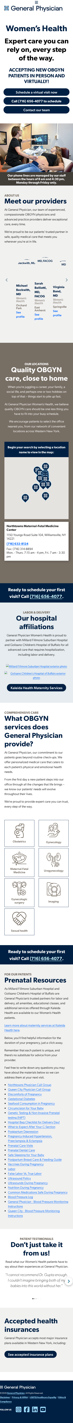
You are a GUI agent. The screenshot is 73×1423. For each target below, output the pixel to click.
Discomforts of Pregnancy (25, 1094)
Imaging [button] (53, 901)
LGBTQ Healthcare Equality (43, 1397)
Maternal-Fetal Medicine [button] (19, 870)
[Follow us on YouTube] (44, 1411)
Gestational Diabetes (21, 1099)
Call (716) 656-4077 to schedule (36, 101)
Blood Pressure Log (20, 1197)
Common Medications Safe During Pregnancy (38, 1192)
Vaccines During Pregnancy (26, 1164)
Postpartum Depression (23, 1131)
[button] (36, 541)
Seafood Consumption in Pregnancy (31, 1103)
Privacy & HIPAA (20, 1397)
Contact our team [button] (36, 109)
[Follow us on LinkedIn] (36, 1411)
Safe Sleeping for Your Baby (26, 1155)
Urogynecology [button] (53, 870)
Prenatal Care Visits (20, 1145)
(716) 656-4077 (46, 596)
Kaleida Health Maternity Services (36, 687)
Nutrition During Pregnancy (26, 1187)
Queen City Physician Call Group (29, 1089)
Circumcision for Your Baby (26, 1108)
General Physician (16, 1392)
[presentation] (6, 280)
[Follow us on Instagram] (20, 1411)
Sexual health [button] (19, 930)
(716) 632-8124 (17, 543)
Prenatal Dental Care (21, 1150)
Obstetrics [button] (19, 841)
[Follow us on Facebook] (28, 1411)
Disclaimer (5, 1397)
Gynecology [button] (53, 842)
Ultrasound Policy (19, 1178)
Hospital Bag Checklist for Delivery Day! (34, 1122)
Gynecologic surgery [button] (19, 900)
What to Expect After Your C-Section (31, 1126)
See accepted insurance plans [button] (30, 1354)
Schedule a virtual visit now (36, 92)
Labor (11, 1169)
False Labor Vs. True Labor (25, 1173)
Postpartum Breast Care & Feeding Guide (35, 1159)
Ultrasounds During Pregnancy (28, 1183)
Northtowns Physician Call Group (29, 1085)
